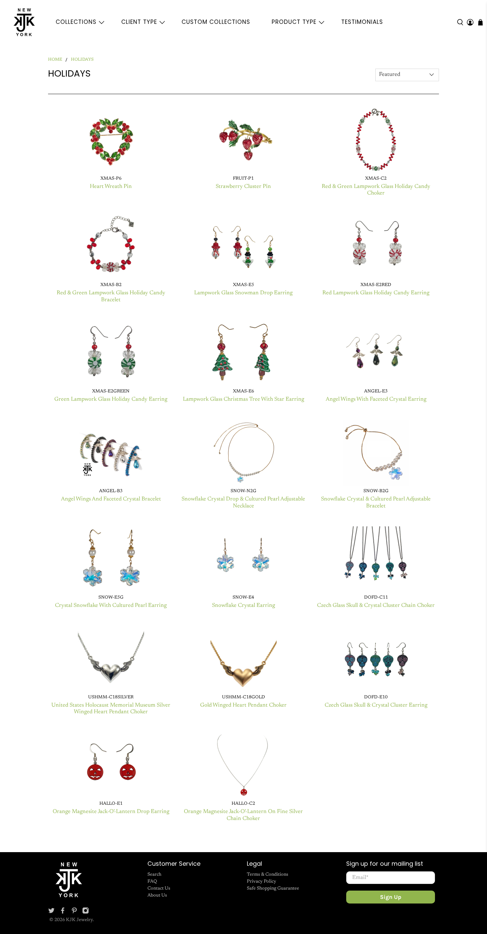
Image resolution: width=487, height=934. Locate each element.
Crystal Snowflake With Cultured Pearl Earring (111, 606)
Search (154, 874)
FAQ (152, 881)
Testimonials (362, 22)
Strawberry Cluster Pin (243, 187)
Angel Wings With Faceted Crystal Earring (376, 399)
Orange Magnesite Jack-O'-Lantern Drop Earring (111, 812)
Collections (76, 22)
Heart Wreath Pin (111, 187)
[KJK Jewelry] (24, 22)
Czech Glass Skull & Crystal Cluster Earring (376, 705)
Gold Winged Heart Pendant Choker (243, 705)
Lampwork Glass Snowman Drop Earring (243, 293)
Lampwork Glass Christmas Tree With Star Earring (243, 399)
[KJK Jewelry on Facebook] (62, 912)
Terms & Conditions (267, 874)
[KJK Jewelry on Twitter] (51, 912)
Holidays (82, 60)
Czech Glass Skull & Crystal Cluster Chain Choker (376, 606)
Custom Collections (216, 22)
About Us (157, 895)
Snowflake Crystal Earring (243, 606)
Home (55, 60)
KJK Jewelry (79, 920)
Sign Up (390, 897)
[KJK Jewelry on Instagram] (85, 912)
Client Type (139, 22)
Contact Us (158, 888)
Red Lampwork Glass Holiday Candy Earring (375, 293)
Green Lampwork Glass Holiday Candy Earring (110, 399)
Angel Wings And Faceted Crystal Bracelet (111, 499)
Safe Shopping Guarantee (273, 888)
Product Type (294, 22)
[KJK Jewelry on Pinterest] (74, 912)
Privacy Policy (261, 881)
